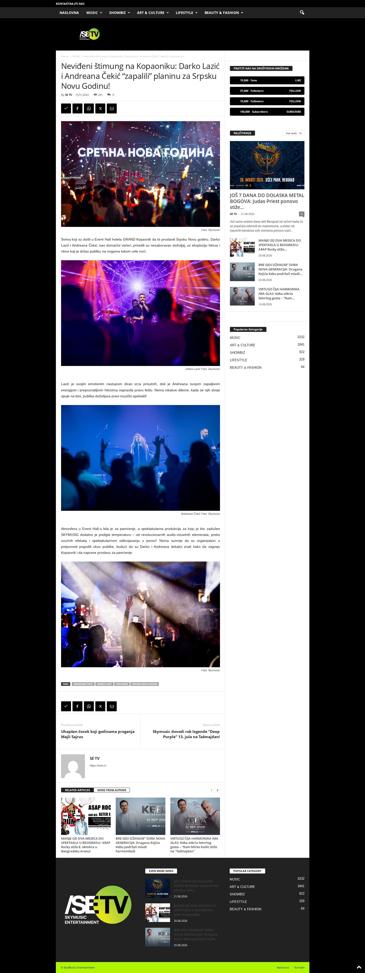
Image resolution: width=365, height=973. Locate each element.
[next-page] (217, 790)
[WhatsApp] (89, 108)
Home (64, 56)
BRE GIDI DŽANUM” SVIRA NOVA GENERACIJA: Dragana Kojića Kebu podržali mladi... (280, 269)
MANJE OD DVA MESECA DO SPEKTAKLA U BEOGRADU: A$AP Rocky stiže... (279, 245)
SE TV (68, 95)
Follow (295, 91)
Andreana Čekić (83, 684)
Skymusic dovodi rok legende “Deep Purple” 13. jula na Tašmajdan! (186, 734)
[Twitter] (100, 108)
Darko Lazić (104, 684)
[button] (301, 12)
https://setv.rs (98, 765)
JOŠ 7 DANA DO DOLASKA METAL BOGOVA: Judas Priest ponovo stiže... (267, 201)
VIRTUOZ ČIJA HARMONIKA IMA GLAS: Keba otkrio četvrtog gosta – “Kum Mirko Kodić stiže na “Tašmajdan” (194, 844)
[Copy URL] (66, 108)
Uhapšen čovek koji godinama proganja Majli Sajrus (98, 734)
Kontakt (299, 967)
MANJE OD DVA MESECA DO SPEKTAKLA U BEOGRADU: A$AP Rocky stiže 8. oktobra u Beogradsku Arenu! (85, 844)
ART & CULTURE (150, 12)
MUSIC (92, 12)
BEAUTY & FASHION (222, 12)
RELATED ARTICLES (77, 790)
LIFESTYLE (184, 12)
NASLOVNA (69, 12)
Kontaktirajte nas (70, 3)
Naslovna (283, 967)
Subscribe (294, 111)
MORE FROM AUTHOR (111, 790)
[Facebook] (77, 108)
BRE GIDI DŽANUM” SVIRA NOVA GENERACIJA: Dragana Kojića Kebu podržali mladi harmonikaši (140, 844)
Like (298, 80)
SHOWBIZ (117, 12)
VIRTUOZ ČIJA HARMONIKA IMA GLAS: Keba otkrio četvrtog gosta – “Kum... (278, 293)
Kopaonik (122, 684)
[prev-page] (211, 790)
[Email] (112, 108)
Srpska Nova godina (144, 684)
